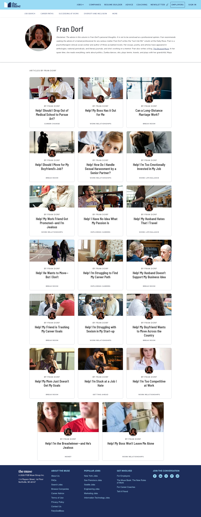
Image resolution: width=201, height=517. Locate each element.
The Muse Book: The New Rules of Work (131, 481)
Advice (129, 5)
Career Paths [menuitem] (47, 14)
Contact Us (56, 506)
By (52, 106)
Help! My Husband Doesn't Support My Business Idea (149, 275)
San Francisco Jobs (93, 480)
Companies (95, 5)
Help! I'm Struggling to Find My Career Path (100, 275)
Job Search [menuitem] (29, 14)
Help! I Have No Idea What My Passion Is (100, 221)
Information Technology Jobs (97, 497)
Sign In (192, 5)
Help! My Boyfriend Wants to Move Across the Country (149, 331)
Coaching (141, 5)
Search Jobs (57, 484)
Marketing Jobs (91, 493)
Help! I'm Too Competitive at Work (149, 383)
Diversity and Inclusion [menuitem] (95, 14)
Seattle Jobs (89, 484)
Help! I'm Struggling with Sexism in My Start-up (100, 329)
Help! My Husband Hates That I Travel (149, 221)
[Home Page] (12, 5)
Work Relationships (100, 124)
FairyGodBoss (57, 510)
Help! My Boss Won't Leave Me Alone (130, 443)
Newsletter (158, 5)
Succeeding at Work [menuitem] (68, 14)
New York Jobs (91, 475)
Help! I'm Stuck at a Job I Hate (101, 383)
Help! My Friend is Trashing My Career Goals (52, 329)
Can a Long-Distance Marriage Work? (149, 112)
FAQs (53, 480)
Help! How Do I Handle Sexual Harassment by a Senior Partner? (100, 169)
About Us (55, 475)
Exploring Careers (100, 232)
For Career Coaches (126, 486)
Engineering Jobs (92, 488)
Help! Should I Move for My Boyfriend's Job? (52, 167)
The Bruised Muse (161, 48)
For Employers (123, 475)
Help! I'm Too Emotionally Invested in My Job (149, 167)
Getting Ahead (100, 394)
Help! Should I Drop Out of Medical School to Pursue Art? (52, 114)
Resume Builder (113, 5)
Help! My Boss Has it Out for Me (100, 112)
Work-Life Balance (149, 178)
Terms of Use (57, 497)
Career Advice (57, 493)
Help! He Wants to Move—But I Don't (52, 275)
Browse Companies (60, 488)
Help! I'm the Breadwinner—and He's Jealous (68, 445)
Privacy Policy (57, 501)
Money (68, 457)
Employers (178, 5)
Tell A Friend (122, 491)
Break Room (149, 124)
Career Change (52, 124)
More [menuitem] (114, 14)
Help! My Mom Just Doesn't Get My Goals (52, 383)
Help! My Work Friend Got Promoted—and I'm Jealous (52, 223)
